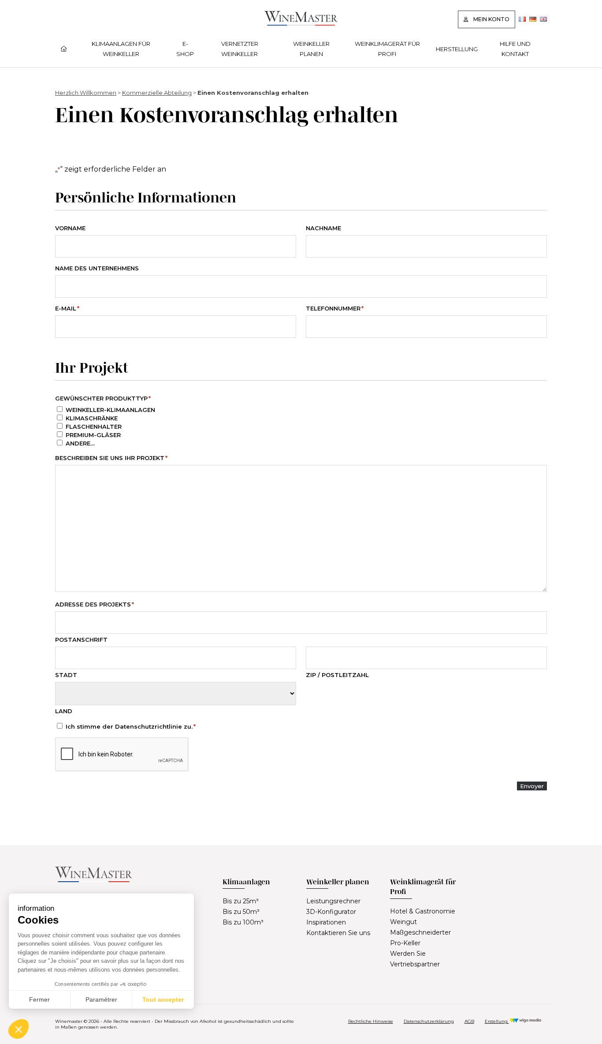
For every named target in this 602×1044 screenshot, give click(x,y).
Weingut (403, 922)
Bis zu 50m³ (241, 912)
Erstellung (497, 1021)
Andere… (80, 443)
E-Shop (185, 48)
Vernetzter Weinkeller (239, 48)
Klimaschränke (92, 418)
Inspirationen (326, 922)
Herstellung (457, 48)
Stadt (66, 674)
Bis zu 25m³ (241, 901)
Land (63, 711)
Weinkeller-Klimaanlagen (110, 409)
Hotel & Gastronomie (422, 911)
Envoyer (532, 786)
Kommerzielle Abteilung (157, 92)
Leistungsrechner (333, 901)
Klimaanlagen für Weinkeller (121, 48)
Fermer (39, 999)
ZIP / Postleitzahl (337, 674)
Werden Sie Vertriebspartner (415, 959)
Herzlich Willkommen (85, 92)
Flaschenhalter (94, 426)
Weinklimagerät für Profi (387, 48)
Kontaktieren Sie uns (338, 933)
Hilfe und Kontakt (515, 48)
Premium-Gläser (93, 434)
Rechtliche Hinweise (370, 1021)
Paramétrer (101, 999)
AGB (469, 1021)
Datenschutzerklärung (429, 1021)
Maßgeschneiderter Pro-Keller (420, 937)
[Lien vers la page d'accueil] (301, 23)
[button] (18, 1029)
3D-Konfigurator (331, 912)
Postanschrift (81, 639)
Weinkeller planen (311, 48)
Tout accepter (163, 999)
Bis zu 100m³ (243, 922)
